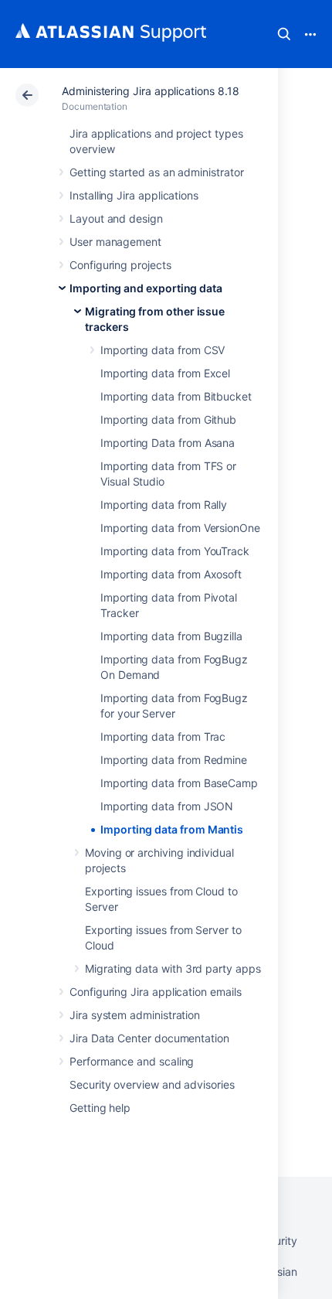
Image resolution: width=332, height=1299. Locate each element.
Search (284, 34)
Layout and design (116, 218)
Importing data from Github (168, 419)
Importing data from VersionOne (180, 527)
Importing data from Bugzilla (171, 636)
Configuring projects (120, 264)
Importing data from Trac (162, 736)
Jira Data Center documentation (149, 1038)
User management (115, 241)
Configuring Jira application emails (155, 991)
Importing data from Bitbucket (176, 396)
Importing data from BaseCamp (179, 782)
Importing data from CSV (162, 349)
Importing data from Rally (163, 504)
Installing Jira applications (133, 195)
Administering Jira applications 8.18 (150, 90)
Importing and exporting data (145, 288)
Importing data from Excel (165, 373)
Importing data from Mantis (171, 829)
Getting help (99, 1107)
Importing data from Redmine (173, 759)
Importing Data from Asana (167, 442)
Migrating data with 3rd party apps (173, 968)
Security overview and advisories (152, 1084)
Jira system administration (134, 1014)
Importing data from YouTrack (174, 550)
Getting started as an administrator (156, 172)
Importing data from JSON (166, 806)
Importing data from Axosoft (171, 574)
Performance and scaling (131, 1061)
